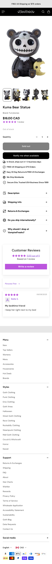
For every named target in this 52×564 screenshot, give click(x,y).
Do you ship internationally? (22, 220)
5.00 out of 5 (33, 255)
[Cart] (48, 12)
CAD (22, 547)
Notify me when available (26, 155)
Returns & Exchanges (18, 211)
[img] (11, 294)
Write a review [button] (26, 266)
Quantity (7, 137)
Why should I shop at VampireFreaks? (18, 231)
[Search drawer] (43, 12)
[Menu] (3, 12)
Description (13, 193)
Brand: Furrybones (11, 113)
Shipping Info (14, 202)
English (6, 547)
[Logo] (26, 11)
